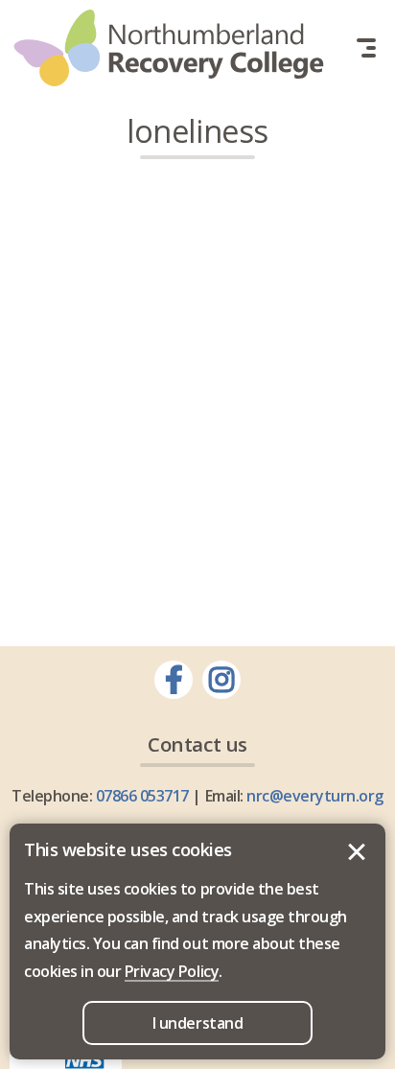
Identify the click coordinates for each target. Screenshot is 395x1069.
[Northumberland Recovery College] (169, 48)
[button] (366, 48)
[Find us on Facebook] (173, 680)
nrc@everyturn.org (314, 795)
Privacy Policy (172, 971)
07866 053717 (142, 795)
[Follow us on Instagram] (221, 680)
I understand (356, 852)
